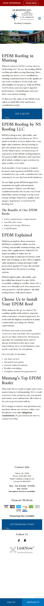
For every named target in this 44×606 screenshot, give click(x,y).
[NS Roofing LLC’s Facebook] (19, 541)
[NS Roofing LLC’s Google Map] (25, 541)
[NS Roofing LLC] (22, 15)
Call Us (11, 602)
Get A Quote (22, 114)
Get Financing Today (22, 524)
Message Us (33, 602)
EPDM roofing (25, 66)
